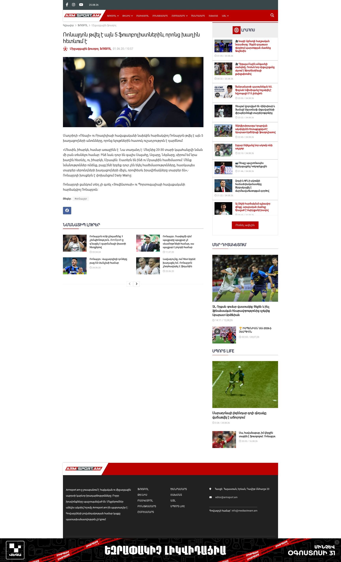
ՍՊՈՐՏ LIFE (177, 506)
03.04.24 (96, 252)
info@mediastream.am (244, 510)
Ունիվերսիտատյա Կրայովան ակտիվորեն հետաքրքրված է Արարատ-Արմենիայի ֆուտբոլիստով (255, 129)
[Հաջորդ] (137, 284)
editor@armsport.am (226, 497)
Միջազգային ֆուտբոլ (104, 25)
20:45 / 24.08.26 (245, 215)
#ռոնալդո (81, 198)
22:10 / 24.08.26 (245, 153)
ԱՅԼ (224, 16)
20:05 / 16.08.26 (249, 441)
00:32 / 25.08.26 (225, 78)
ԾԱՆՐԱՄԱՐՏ (198, 16)
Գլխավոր (68, 25)
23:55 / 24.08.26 (245, 98)
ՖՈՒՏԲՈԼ (111, 16)
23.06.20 (169, 271)
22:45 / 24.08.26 (245, 137)
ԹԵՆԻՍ (126, 16)
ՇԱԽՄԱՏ (213, 16)
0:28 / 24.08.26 (222, 423)
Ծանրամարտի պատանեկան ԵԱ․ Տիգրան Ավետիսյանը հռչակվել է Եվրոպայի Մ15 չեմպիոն (253, 90)
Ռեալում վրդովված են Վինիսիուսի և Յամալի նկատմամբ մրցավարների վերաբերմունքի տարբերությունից (255, 109)
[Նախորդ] (130, 284)
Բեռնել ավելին (245, 225)
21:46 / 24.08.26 (245, 171)
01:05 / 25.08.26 (225, 56)
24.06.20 (96, 267)
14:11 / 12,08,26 (224, 320)
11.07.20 (169, 252)
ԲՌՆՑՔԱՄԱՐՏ (160, 16)
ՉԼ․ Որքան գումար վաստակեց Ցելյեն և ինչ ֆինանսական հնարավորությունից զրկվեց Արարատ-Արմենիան (241, 311)
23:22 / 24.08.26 (245, 117)
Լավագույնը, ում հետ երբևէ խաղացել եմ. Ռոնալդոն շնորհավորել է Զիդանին (179, 262)
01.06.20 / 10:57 (123, 48)
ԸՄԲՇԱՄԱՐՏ (178, 16)
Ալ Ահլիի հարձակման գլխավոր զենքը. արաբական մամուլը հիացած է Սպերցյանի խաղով (252, 207)
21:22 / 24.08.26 (225, 195)
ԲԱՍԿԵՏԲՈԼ (142, 16)
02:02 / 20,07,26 (250, 337)
